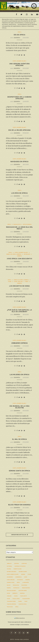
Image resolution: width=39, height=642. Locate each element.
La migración (25, 582)
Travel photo (23, 596)
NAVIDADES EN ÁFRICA (19, 161)
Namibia (9, 587)
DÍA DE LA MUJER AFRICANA (19, 130)
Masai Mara (24, 585)
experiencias (18, 577)
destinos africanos (11, 571)
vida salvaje (10, 606)
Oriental (19, 256)
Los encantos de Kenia (19, 286)
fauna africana (11, 579)
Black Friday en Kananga (19, 505)
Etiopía (29, 574)
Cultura (9, 568)
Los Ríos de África (19, 193)
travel (16, 596)
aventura (16, 563)
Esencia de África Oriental (13, 254)
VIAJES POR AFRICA (23, 604)
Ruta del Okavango (11, 590)
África (19, 32)
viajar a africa (16, 598)
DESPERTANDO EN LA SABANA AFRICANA (19, 97)
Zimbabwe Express (19, 343)
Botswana (9, 566)
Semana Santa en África (19, 471)
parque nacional (26, 587)
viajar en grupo (26, 598)
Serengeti (15, 593)
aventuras (24, 563)
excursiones (10, 577)
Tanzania (9, 596)
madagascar (16, 585)
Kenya (26, 281)
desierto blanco (18, 568)
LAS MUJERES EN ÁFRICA (19, 374)
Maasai (8, 585)
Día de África (19, 35)
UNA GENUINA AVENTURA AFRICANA (19, 64)
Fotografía (20, 579)
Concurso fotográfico (20, 566)
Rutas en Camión (23, 590)
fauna (25, 577)
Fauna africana (18, 281)
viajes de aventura (11, 604)
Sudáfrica (22, 593)
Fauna (9, 281)
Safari (8, 593)
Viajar (8, 598)
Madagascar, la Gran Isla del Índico (19, 228)
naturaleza (16, 587)
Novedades (27, 254)
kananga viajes (10, 582)
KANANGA (17, 37)
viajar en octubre (11, 601)
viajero (20, 601)
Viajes (25, 601)
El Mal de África (19, 439)
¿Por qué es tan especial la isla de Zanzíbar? (19, 310)
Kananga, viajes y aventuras (22, 639)
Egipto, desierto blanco (19, 61)
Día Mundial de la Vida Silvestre (19, 407)
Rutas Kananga (27, 224)
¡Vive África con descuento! (19, 259)
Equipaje (23, 574)
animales (9, 563)
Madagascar (17, 224)
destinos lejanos (23, 571)
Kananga (27, 579)
